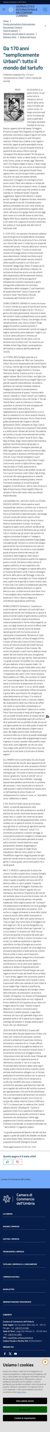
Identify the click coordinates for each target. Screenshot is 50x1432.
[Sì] (7, 1162)
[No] (17, 1162)
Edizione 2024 (9, 37)
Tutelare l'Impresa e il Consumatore (20, 1264)
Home (6, 21)
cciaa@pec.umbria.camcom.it (20, 1337)
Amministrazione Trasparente (17, 1302)
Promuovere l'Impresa (13, 1252)
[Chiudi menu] (40, 5)
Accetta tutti (25, 1409)
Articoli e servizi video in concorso (18, 33)
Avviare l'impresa (11, 1226)
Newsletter (8, 1289)
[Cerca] (45, 9)
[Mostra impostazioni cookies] (47, 716)
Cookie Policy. (21, 1392)
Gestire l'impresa (11, 1239)
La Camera (7, 1214)
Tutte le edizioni (10, 30)
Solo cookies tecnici (25, 1400)
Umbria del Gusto (28, 37)
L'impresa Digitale (11, 1277)
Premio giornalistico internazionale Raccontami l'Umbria (19, 26)
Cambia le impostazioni (25, 1418)
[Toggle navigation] (3, 9)
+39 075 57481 (22, 1328)
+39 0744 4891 (15, 1334)
